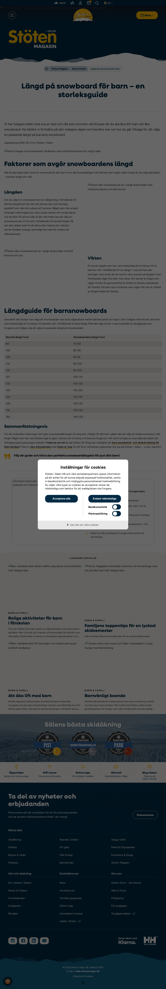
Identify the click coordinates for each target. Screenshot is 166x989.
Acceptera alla (61, 498)
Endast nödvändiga (104, 498)
